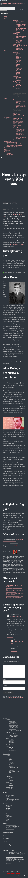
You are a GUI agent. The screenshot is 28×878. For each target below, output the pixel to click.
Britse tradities (19, 131)
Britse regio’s (7, 18)
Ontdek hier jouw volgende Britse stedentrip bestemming (19, 95)
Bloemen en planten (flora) (19, 115)
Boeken (7, 815)
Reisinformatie (7, 141)
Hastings (18, 64)
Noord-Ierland (16, 44)
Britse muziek (16, 123)
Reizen (9, 202)
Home (5, 16)
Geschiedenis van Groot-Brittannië (20, 129)
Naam (5, 679)
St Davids (18, 85)
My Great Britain (17, 125)
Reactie (5, 663)
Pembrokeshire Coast (21, 106)
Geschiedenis (16, 127)
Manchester (19, 68)
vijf (13, 214)
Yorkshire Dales (20, 107)
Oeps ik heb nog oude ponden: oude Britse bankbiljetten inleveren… (14, 858)
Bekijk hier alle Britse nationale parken (18, 109)
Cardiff (18, 82)
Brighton (18, 58)
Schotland (15, 33)
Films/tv (8, 817)
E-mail (5, 685)
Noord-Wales (19, 41)
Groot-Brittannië (10, 805)
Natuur (6, 98)
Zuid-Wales (19, 40)
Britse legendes (19, 133)
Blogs (5, 147)
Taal (7, 810)
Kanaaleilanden (20, 49)
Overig (15, 126)
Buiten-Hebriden (20, 37)
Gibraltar (18, 46)
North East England (21, 24)
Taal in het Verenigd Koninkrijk (21, 137)
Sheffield (18, 73)
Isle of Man (19, 48)
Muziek (7, 819)
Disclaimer (18, 873)
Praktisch (14, 202)
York (17, 74)
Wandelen (15, 111)
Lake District (19, 103)
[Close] (1, 157)
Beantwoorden (10, 637)
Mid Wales (18, 42)
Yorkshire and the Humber (15, 730)
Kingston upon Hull (13, 767)
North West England (21, 25)
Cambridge (18, 60)
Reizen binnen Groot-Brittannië (14, 145)
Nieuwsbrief (7, 150)
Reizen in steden (10, 829)
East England (12, 721)
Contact (6, 151)
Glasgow (18, 78)
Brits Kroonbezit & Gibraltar (20, 45)
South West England (21, 28)
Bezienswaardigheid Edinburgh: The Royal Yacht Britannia (14, 591)
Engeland (15, 20)
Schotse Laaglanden (21, 36)
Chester (18, 61)
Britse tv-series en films (18, 122)
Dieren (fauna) (16, 114)
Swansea (18, 84)
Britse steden (7, 50)
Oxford (18, 72)
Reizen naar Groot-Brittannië (14, 143)
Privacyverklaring (11, 873)
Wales (14, 38)
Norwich (18, 70)
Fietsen (15, 113)
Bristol (17, 56)
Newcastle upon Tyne (14, 771)
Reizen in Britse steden (12, 146)
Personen (8, 809)
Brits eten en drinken (18, 121)
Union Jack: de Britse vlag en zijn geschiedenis (15, 853)
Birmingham (19, 57)
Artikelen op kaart (8, 832)
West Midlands (19, 29)
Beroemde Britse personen (20, 135)
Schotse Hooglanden (21, 34)
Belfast (17, 88)
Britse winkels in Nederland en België (13, 852)
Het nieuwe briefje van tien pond (13, 597)
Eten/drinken (9, 816)
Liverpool (18, 66)
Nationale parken (17, 99)
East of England (20, 21)
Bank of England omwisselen (17, 244)
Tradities (8, 806)
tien (16, 214)
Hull (17, 65)
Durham (18, 62)
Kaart (5, 149)
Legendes (8, 808)
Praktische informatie (12, 142)
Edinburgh (18, 77)
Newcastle (18, 69)
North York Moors (20, 105)
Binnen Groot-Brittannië (11, 827)
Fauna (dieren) (9, 800)
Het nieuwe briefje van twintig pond (14, 596)
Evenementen (16, 139)
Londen (18, 53)
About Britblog (10, 154)
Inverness (18, 80)
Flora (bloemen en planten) (12, 799)
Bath (17, 54)
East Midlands (19, 22)
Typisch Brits (7, 117)
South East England (21, 26)
